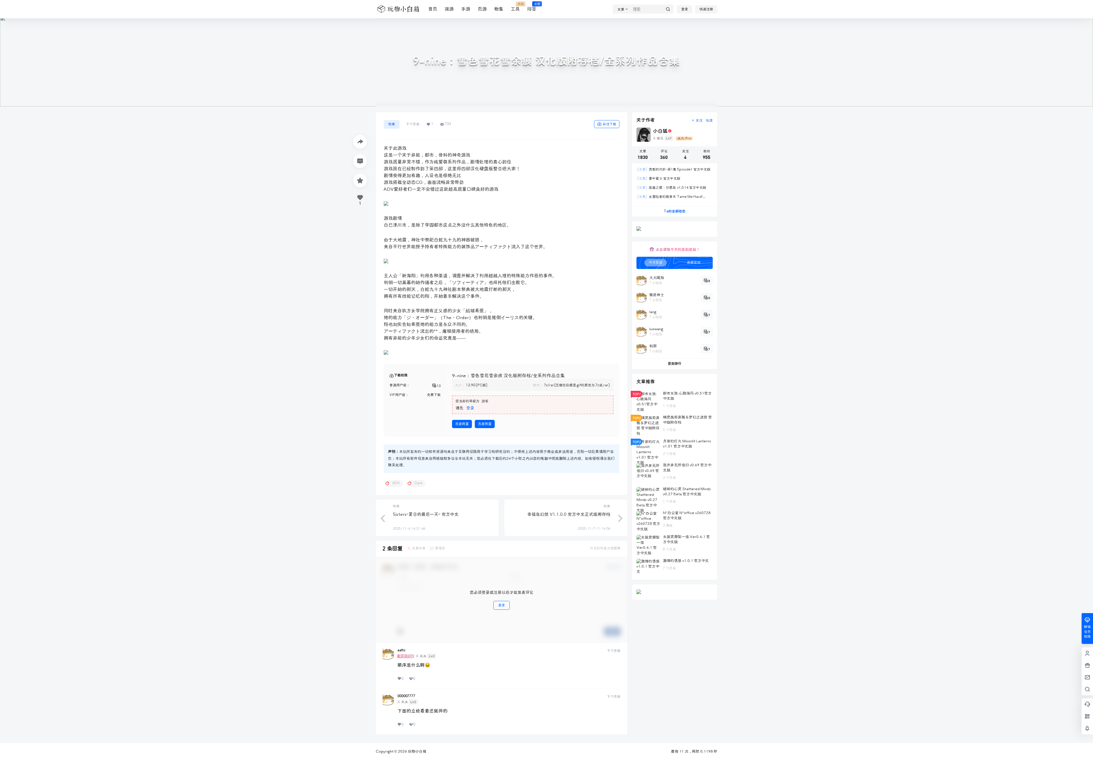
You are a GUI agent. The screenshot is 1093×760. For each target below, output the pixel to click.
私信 (709, 120)
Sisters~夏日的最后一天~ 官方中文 (426, 514)
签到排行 (674, 363)
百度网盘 (462, 424)
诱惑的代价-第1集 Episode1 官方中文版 (673, 169)
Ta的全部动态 (674, 211)
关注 (699, 120)
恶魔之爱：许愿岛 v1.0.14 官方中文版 (671, 188)
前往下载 (609, 124)
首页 (432, 9)
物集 (498, 9)
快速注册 (706, 9)
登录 (684, 9)
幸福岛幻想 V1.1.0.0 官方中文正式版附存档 (568, 514)
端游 (449, 9)
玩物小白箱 (416, 751)
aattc (401, 650)
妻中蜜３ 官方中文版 (658, 178)
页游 (482, 9)
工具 (515, 7)
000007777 (406, 696)
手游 (465, 9)
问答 (531, 7)
